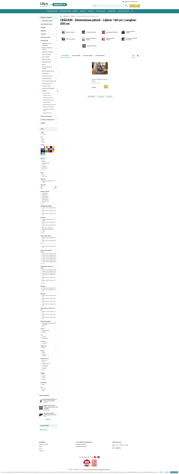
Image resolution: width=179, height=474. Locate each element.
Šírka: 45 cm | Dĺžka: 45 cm (48, 227)
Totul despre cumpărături (84, 442)
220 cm (44, 379)
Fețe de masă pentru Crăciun (49, 104)
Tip (41, 137)
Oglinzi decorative (46, 59)
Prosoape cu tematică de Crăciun (48, 110)
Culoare (43, 145)
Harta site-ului (86, 469)
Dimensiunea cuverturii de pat (48, 309)
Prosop (43, 164)
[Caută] (126, 5)
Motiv (42, 172)
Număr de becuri (45, 191)
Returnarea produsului (81, 444)
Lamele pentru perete (47, 76)
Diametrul (43, 185)
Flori (43, 174)
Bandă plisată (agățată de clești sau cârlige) (49, 324)
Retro (43, 390)
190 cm (44, 378)
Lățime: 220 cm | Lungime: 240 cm (49, 318)
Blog (40, 448)
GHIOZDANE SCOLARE (65, 11)
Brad (43, 138)
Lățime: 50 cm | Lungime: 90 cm (49, 288)
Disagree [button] (167, 472)
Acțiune (44, 134)
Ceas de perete (45, 57)
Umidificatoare (45, 73)
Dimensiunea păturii (46, 236)
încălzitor (44, 354)
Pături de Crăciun (46, 102)
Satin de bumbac (46, 163)
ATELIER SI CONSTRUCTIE (47, 119)
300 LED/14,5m (45, 201)
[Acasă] (53, 4)
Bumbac (44, 161)
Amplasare (43, 346)
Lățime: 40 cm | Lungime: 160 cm (48, 281)
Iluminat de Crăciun (47, 112)
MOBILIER (82, 11)
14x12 (43, 231)
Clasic (43, 352)
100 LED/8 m (45, 193)
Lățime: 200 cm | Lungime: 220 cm (49, 247)
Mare (43, 384)
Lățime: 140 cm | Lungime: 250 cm (49, 208)
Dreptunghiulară (45, 330)
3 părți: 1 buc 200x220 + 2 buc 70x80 (48, 181)
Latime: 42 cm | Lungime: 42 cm (49, 256)
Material (43, 158)
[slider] (41, 187)
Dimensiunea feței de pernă (46, 251)
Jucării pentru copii (46, 78)
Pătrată (44, 332)
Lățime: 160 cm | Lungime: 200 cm (49, 244)
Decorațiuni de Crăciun (48, 97)
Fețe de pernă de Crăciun (48, 106)
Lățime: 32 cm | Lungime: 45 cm (49, 269)
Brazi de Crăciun (46, 93)
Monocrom (44, 360)
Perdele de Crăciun (47, 95)
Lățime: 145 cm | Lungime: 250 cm (49, 211)
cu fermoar (44, 343)
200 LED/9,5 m (45, 199)
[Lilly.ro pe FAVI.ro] (86, 463)
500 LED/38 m (45, 198)
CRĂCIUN (44, 91)
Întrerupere (44, 382)
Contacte (41, 450)
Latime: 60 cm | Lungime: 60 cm (49, 261)
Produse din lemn (46, 86)
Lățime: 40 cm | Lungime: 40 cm (49, 271)
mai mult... (43, 155)
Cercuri (43, 326)
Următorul (47, 419)
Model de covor (45, 358)
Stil (41, 387)
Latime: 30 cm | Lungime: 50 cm (49, 253)
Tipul (42, 132)
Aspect (42, 350)
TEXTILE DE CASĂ (100, 11)
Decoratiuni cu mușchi (47, 83)
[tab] (133, 56)
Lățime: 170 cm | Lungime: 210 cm (49, 312)
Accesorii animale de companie (47, 67)
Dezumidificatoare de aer (48, 71)
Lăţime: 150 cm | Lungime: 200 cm (49, 223)
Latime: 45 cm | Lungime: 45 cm (49, 258)
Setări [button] (161, 472)
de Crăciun (44, 176)
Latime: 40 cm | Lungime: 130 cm (48, 275)
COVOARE (90, 11)
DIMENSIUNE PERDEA (46, 206)
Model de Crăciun (46, 363)
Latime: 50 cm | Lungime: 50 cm (49, 260)
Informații (42, 442)
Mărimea (43, 179)
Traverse (44, 336)
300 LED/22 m (45, 196)
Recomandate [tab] (65, 55)
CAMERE (43, 123)
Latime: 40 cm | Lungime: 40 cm (49, 255)
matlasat (44, 355)
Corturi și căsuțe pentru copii (49, 81)
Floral (43, 361)
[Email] (123, 1)
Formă (42, 328)
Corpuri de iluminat (46, 54)
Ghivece (44, 64)
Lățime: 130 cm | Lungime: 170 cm (49, 238)
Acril (43, 160)
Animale (44, 368)
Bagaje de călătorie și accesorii (47, 48)
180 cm (44, 376)
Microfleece (44, 168)
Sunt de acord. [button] (174, 472)
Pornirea (43, 341)
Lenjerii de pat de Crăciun (48, 100)
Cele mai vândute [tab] (100, 55)
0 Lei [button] (135, 5)
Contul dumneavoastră (132, 1)
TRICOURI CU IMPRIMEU (48, 88)
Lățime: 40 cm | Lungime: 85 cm (49, 273)
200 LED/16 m (45, 194)
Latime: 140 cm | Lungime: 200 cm (49, 296)
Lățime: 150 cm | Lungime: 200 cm (49, 241)
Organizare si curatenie (47, 52)
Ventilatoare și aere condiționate (46, 44)
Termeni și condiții (43, 444)
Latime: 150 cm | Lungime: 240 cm (49, 214)
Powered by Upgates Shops (104, 469)
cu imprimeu (45, 365)
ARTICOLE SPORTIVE (123, 11)
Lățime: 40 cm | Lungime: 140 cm (48, 278)
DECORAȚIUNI (111, 11)
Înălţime (43, 373)
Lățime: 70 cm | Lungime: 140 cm (48, 290)
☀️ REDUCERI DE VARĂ (52, 11)
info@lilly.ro (44, 429)
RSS (90, 469)
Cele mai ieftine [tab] (76, 55)
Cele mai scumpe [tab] (87, 55)
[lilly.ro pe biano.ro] (94, 463)
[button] (138, 5)
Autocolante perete (46, 62)
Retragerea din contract (81, 446)
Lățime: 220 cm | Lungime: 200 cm (49, 304)
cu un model (45, 366)
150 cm (44, 374)
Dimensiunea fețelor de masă (47, 267)
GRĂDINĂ (75, 11)
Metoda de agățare (46, 321)
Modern (44, 389)
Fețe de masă (45, 338)
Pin (43, 140)
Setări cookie (94, 469)
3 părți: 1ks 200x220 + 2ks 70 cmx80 (48, 220)
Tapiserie (44, 166)
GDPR (40, 446)
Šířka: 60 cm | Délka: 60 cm (48, 229)
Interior (43, 347)
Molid (43, 142)
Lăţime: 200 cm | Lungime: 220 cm (49, 226)
